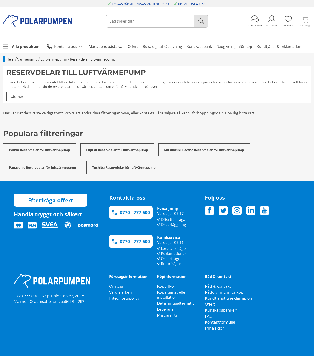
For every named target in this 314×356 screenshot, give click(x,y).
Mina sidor (214, 328)
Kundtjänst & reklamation (228, 298)
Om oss (116, 286)
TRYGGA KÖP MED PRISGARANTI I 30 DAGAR (140, 4)
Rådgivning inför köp (224, 292)
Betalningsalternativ (175, 303)
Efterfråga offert (50, 200)
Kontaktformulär (220, 322)
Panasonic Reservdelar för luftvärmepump (42, 167)
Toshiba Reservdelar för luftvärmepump (124, 167)
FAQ (208, 316)
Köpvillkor (166, 286)
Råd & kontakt (218, 286)
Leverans (165, 309)
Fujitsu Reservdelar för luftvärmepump (117, 150)
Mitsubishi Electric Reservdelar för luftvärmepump (204, 150)
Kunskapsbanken (221, 310)
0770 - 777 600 (135, 212)
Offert (210, 304)
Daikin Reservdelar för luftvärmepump (39, 150)
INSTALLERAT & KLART (192, 4)
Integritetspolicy (124, 298)
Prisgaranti (167, 315)
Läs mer (16, 96)
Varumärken (120, 292)
